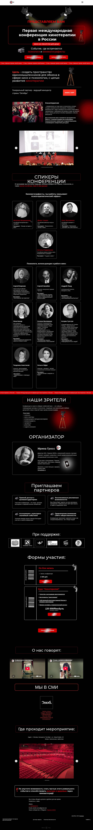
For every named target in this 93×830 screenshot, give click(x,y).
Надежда (81, 815)
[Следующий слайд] (77, 148)
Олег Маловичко (67, 220)
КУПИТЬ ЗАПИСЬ (45, 581)
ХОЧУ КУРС (54, 614)
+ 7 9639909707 (33, 806)
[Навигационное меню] (82, 2)
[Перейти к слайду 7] (47, 167)
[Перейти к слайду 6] (46, 167)
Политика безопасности (50, 819)
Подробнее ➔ (42, 470)
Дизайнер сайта (75, 815)
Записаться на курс (58, 57)
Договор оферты (37, 819)
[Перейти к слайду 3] (46, 780)
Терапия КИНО (51, 810)
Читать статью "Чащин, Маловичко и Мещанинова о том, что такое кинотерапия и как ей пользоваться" (46, 715)
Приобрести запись (34, 57)
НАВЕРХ (88, 819)
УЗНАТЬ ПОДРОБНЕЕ (47, 630)
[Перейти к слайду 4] (47, 780)
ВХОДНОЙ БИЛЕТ (26, 602)
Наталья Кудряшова (45, 250)
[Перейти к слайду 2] (45, 780)
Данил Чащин (42, 220)
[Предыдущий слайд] (16, 148)
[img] (52, 543)
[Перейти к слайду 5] (45, 167)
